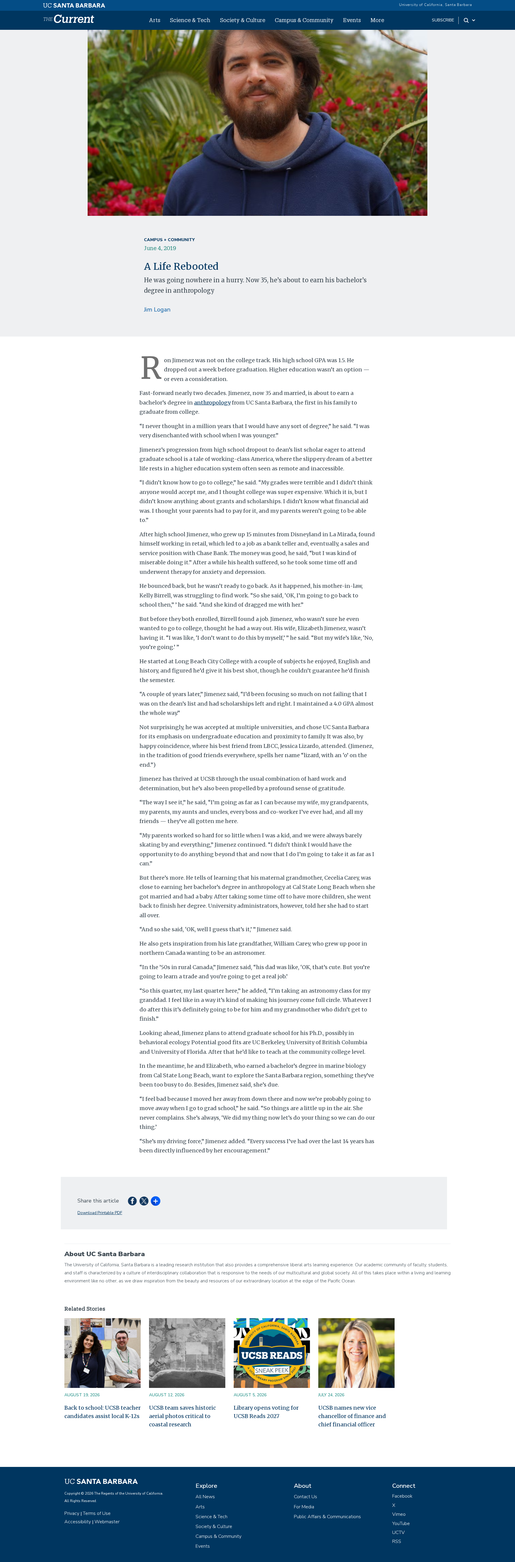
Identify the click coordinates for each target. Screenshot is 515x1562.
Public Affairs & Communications (327, 1516)
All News (205, 1496)
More (377, 20)
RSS (396, 1541)
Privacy (71, 1513)
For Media (304, 1507)
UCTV (398, 1532)
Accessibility (77, 1521)
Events (352, 20)
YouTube (401, 1523)
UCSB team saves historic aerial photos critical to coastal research (182, 1416)
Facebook (402, 1496)
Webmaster (107, 1521)
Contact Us (305, 1496)
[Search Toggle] (470, 20)
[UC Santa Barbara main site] (74, 4)
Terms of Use (97, 1513)
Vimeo (399, 1514)
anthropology (212, 402)
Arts (154, 20)
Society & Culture (242, 20)
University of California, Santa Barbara (435, 4)
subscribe (443, 20)
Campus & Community (304, 20)
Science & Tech (190, 20)
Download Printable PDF (99, 1213)
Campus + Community (169, 240)
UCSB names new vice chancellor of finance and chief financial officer (352, 1416)
